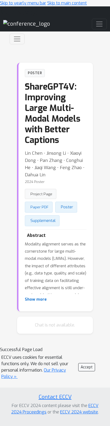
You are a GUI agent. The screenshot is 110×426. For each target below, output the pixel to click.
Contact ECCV (55, 397)
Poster (67, 207)
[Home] (26, 24)
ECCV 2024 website (79, 412)
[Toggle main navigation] (99, 24)
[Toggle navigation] (17, 39)
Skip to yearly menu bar (23, 3)
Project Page (41, 194)
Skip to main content (67, 3)
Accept (87, 367)
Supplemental (43, 220)
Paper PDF (39, 207)
